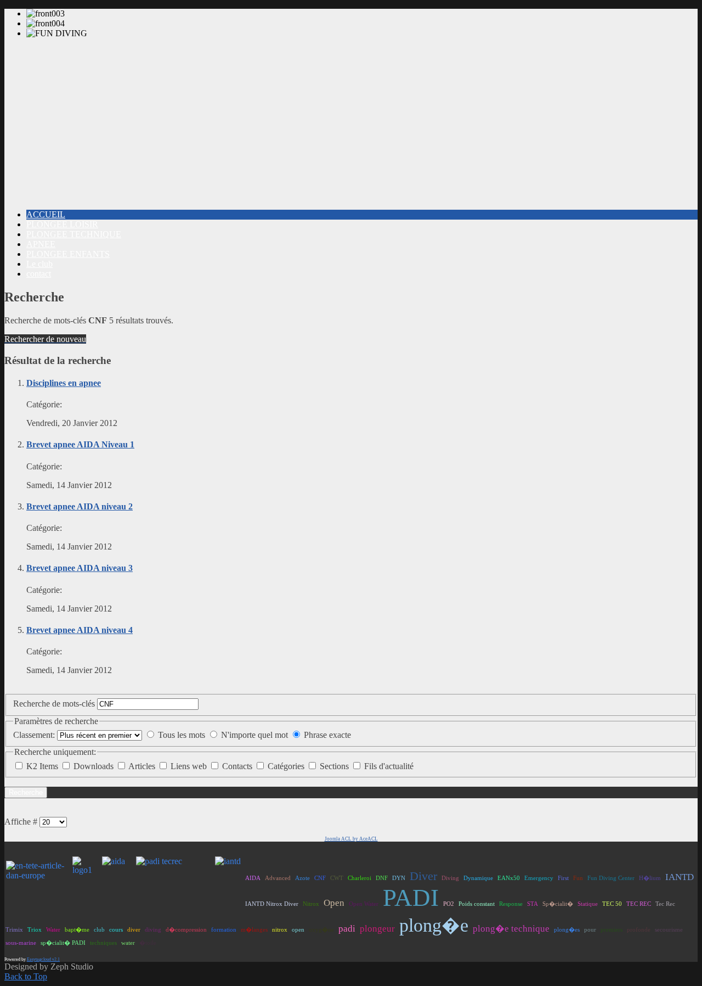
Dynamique (478, 878)
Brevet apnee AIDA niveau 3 (79, 568)
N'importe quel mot (254, 735)
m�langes (254, 929)
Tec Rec (665, 903)
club (99, 929)
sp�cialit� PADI (63, 942)
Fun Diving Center (611, 878)
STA (532, 903)
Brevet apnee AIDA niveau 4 (79, 630)
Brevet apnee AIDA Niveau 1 (80, 444)
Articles (142, 766)
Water (53, 929)
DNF (382, 878)
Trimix (14, 929)
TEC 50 (612, 903)
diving (153, 929)
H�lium (650, 878)
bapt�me (77, 929)
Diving (450, 878)
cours (116, 929)
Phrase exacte (327, 735)
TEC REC (638, 903)
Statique (588, 903)
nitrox (279, 929)
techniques (103, 942)
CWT (336, 878)
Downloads (94, 766)
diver (133, 929)
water (128, 942)
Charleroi (359, 878)
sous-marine (20, 942)
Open (334, 903)
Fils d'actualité (389, 766)
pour (590, 929)
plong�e (433, 925)
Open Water (363, 903)
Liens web (190, 766)
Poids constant (476, 903)
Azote (302, 878)
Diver (423, 876)
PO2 (448, 903)
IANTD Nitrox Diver (271, 903)
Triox (34, 929)
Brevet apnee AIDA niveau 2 (79, 506)
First (563, 878)
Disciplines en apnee (63, 383)
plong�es (567, 929)
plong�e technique (511, 928)
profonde (638, 929)
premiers (611, 929)
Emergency (538, 878)
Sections (335, 766)
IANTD (679, 877)
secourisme (669, 929)
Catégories (287, 766)
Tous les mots (181, 735)
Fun (578, 878)
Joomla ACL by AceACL (351, 839)
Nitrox (311, 903)
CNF (320, 878)
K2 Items (43, 766)
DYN (398, 878)
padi (346, 928)
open (298, 929)
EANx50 (508, 878)
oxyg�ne (321, 929)
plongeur (377, 928)
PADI (411, 897)
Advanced (278, 878)
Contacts (238, 766)
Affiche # (20, 821)
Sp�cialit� (557, 903)
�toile (147, 942)
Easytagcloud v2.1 (43, 959)
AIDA (253, 878)
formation (223, 929)
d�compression (186, 929)
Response (511, 903)
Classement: (34, 735)
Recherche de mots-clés (55, 703)
